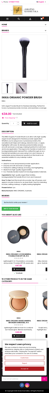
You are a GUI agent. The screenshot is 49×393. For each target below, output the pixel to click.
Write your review (11, 209)
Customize (24, 358)
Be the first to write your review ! (15, 202)
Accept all (24, 369)
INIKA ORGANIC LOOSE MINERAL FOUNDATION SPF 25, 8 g (18, 255)
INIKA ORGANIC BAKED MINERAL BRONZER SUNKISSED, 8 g (18, 322)
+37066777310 (13, 2)
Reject (24, 363)
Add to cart (30, 123)
